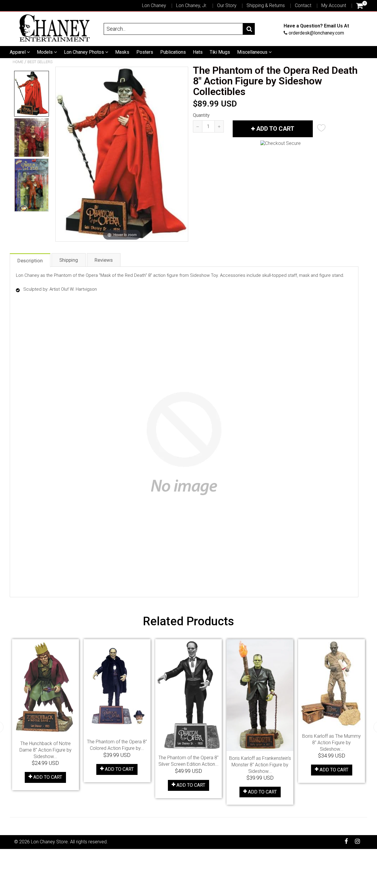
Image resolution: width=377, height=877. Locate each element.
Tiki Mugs (220, 52)
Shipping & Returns (266, 5)
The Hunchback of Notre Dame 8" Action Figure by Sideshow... (45, 750)
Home (18, 62)
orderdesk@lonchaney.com (316, 32)
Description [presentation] (30, 261)
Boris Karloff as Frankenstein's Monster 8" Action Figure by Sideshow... (260, 764)
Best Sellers (39, 62)
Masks (122, 52)
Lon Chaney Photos (84, 52)
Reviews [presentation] (104, 260)
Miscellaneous (253, 52)
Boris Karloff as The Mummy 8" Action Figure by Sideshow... (331, 742)
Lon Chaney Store (49, 842)
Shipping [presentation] (68, 260)
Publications (173, 52)
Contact (303, 5)
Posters (144, 52)
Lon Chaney (154, 5)
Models (45, 52)
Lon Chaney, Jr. (191, 5)
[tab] (30, 259)
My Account (333, 5)
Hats (198, 52)
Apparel (18, 52)
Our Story (227, 5)
